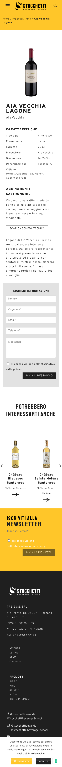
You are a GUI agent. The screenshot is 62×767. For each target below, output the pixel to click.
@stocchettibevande (23, 726)
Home (6, 18)
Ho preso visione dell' (30, 367)
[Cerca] (55, 5)
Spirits (14, 690)
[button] (8, 6)
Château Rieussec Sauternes (15, 479)
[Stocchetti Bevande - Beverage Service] (31, 6)
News (13, 657)
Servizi (14, 653)
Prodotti (17, 18)
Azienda (14, 648)
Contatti (15, 661)
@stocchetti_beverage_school (29, 730)
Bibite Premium (19, 699)
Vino (28, 18)
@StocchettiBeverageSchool (24, 718)
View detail (15, 494)
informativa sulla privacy (29, 546)
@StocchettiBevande (22, 714)
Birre (13, 681)
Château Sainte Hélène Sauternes (47, 479)
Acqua (13, 694)
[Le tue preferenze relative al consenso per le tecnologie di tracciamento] (56, 761)
